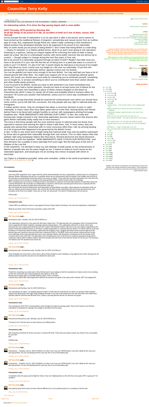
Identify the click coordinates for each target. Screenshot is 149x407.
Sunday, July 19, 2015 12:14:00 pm (19, 212)
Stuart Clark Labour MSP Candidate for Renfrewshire (131, 37)
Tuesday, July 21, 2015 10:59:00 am (19, 343)
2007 (107, 158)
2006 (107, 160)
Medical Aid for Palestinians (139, 26)
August (109, 101)
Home (50, 399)
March (109, 138)
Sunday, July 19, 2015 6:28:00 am (19, 198)
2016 (107, 89)
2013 (107, 146)
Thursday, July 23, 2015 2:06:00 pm (19, 381)
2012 (107, 148)
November (110, 95)
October (110, 97)
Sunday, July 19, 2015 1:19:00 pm (19, 243)
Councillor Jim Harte (141, 42)
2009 (107, 154)
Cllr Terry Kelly (14, 216)
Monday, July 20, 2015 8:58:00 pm (19, 311)
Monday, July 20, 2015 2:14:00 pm (19, 299)
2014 (107, 144)
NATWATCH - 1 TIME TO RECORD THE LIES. (122, 127)
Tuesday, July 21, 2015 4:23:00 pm (19, 356)
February (110, 140)
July (108, 103)
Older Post (95, 399)
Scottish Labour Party (141, 44)
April (108, 136)
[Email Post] (32, 160)
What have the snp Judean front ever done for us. (123, 116)
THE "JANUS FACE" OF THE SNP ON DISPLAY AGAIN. (125, 121)
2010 (107, 152)
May (108, 134)
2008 (107, 156)
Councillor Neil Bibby (141, 39)
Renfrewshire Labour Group (139, 36)
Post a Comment (9, 395)
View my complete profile (140, 79)
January (110, 142)
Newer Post (5, 399)
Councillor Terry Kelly (27, 8)
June (109, 132)
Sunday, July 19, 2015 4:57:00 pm (19, 265)
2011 (107, 150)
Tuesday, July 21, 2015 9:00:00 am (19, 326)
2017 (107, 87)
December (110, 93)
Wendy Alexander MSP (140, 34)
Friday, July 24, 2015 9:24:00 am (18, 392)
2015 (107, 91)
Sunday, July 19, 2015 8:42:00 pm (19, 281)
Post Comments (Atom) (19, 403)
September (111, 99)
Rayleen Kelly (143, 41)
